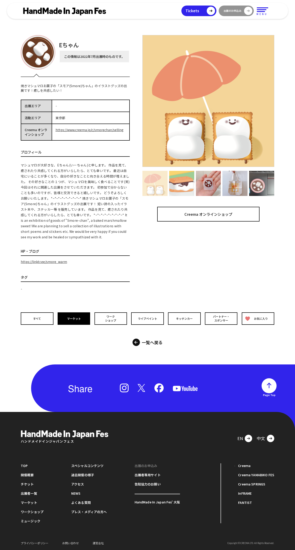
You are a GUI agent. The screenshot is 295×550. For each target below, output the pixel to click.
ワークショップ (110, 318)
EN (240, 438)
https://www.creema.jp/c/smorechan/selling (90, 129)
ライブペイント (147, 318)
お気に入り (261, 318)
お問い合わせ (70, 543)
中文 (261, 438)
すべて (37, 318)
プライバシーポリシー (34, 543)
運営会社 (98, 543)
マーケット (74, 318)
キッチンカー (184, 318)
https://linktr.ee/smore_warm (44, 261)
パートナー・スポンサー (221, 318)
